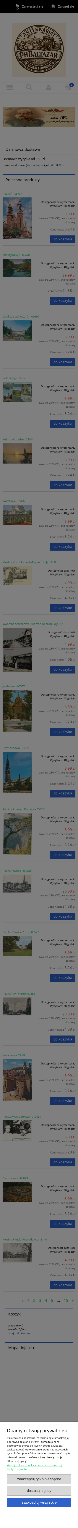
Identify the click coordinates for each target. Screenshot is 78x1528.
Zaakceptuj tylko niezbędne (39, 1479)
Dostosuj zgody (39, 1491)
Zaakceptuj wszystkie (39, 1502)
